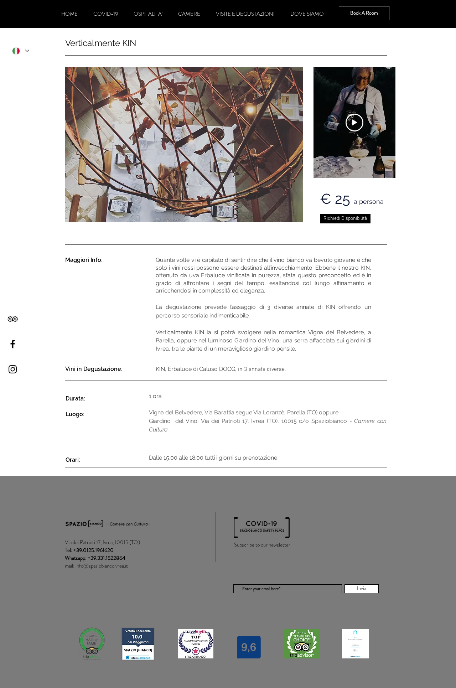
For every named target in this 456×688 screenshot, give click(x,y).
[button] (184, 144)
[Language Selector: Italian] (20, 51)
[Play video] (354, 122)
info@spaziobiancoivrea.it (102, 566)
